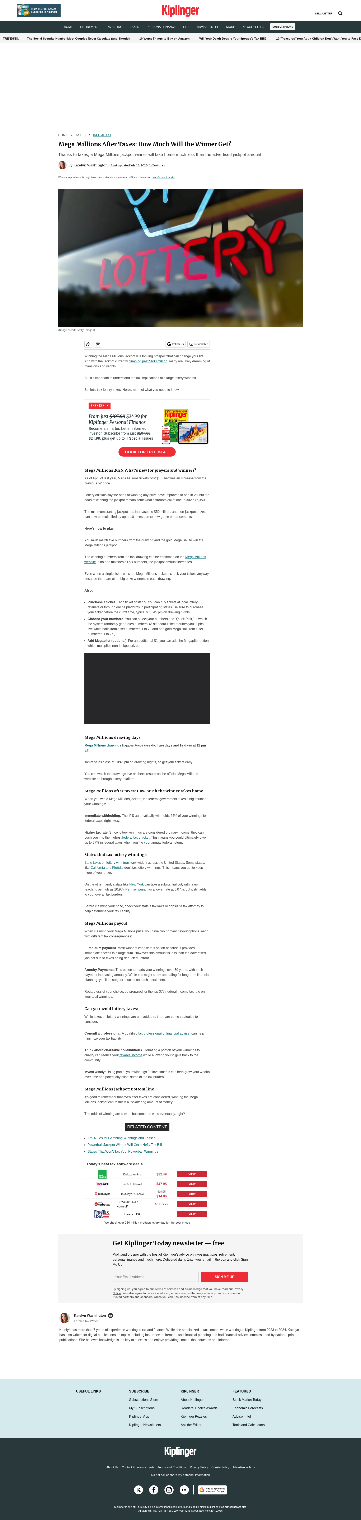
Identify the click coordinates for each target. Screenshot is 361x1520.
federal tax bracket (135, 837)
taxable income (130, 1055)
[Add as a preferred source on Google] (210, 1494)
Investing (114, 26)
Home (63, 135)
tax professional (150, 1033)
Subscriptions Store (143, 1404)
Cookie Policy (220, 1471)
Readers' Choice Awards (199, 1412)
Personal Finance (161, 26)
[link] (102, 1174)
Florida (117, 867)
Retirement (89, 26)
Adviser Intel (208, 26)
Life (186, 26)
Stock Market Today (247, 1404)
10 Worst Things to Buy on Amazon (164, 38)
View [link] (192, 1174)
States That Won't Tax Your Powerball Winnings (123, 1151)
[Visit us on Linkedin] (184, 1494)
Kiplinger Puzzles (194, 1420)
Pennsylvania (135, 889)
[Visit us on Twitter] (138, 1494)
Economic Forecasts (248, 1412)
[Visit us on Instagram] (169, 1494)
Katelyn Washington (90, 165)
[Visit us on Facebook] (153, 1494)
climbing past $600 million (148, 361)
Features (158, 165)
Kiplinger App (139, 1420)
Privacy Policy (199, 1471)
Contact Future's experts (138, 1471)
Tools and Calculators (249, 1429)
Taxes (134, 26)
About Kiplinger (192, 1404)
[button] (147, 1174)
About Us (112, 1471)
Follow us (178, 344)
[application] (147, 688)
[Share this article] (88, 344)
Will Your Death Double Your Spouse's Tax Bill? (233, 38)
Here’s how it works (164, 177)
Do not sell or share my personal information (180, 1479)
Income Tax (102, 135)
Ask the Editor (191, 1429)
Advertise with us (244, 1471)
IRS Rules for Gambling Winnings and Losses (121, 1138)
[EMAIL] (111, 1315)
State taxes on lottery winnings (107, 862)
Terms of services (167, 1289)
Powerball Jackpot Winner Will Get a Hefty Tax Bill (125, 1145)
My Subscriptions (142, 1412)
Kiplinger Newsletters (145, 1429)
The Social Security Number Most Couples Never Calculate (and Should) (78, 38)
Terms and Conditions (172, 1471)
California (98, 867)
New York (136, 884)
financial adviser (178, 1033)
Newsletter (201, 344)
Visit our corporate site (232, 1511)
